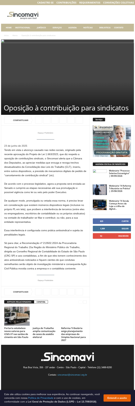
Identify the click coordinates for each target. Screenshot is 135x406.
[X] (46, 120)
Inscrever (123, 236)
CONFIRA (41, 301)
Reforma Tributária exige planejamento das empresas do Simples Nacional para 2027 (73, 334)
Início (6, 35)
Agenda (72, 27)
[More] (79, 120)
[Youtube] (25, 2)
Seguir (125, 228)
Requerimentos (89, 2)
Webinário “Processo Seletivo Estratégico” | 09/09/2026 (119, 173)
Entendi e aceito (117, 398)
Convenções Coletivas (118, 2)
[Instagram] (9, 2)
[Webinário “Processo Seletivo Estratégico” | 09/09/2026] (100, 174)
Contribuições (66, 2)
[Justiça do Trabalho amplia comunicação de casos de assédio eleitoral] (45, 316)
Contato (118, 27)
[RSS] (19, 2)
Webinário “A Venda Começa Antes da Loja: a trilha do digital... (119, 204)
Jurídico (41, 27)
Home (9, 27)
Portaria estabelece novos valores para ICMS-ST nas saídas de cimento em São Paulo (16, 333)
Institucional (22, 27)
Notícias (88, 27)
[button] (129, 27)
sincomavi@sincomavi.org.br (72, 374)
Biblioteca (105, 27)
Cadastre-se (45, 2)
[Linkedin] (14, 2)
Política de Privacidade (40, 398)
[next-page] (85, 302)
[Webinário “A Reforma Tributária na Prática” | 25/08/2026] (100, 189)
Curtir (125, 221)
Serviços (57, 27)
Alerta (15, 35)
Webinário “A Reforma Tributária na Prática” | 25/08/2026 (120, 188)
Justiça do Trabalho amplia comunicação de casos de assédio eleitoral (44, 333)
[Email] (71, 120)
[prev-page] (80, 302)
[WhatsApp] (54, 120)
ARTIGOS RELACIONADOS (19, 301)
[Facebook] (3, 2)
